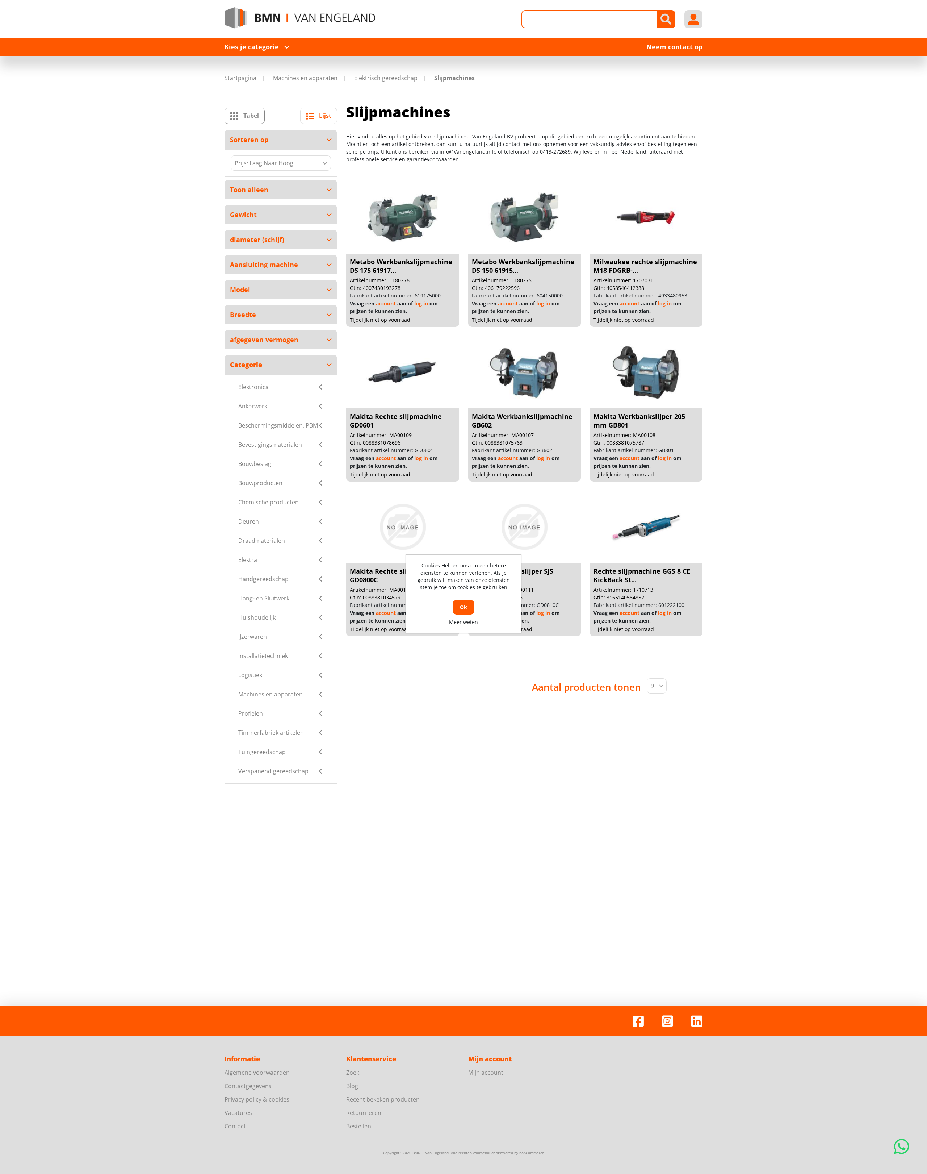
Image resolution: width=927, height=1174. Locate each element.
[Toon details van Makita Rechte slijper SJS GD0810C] (524, 527)
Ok (463, 607)
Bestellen (358, 1126)
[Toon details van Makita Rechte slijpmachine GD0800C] (402, 527)
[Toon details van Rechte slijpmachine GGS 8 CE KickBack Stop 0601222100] (646, 527)
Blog (352, 1086)
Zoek (352, 1073)
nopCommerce (531, 1152)
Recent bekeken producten (383, 1099)
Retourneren (363, 1113)
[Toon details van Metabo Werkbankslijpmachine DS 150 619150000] (524, 217)
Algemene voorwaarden (257, 1073)
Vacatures (238, 1113)
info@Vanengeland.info (468, 151)
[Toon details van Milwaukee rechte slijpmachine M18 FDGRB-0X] (646, 217)
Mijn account (485, 1073)
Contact (235, 1126)
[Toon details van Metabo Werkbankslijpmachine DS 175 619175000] (402, 217)
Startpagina (240, 78)
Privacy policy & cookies (257, 1099)
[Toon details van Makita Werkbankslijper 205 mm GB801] (646, 372)
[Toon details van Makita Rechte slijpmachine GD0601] (402, 372)
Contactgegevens (248, 1086)
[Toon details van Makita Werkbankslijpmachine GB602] (524, 372)
